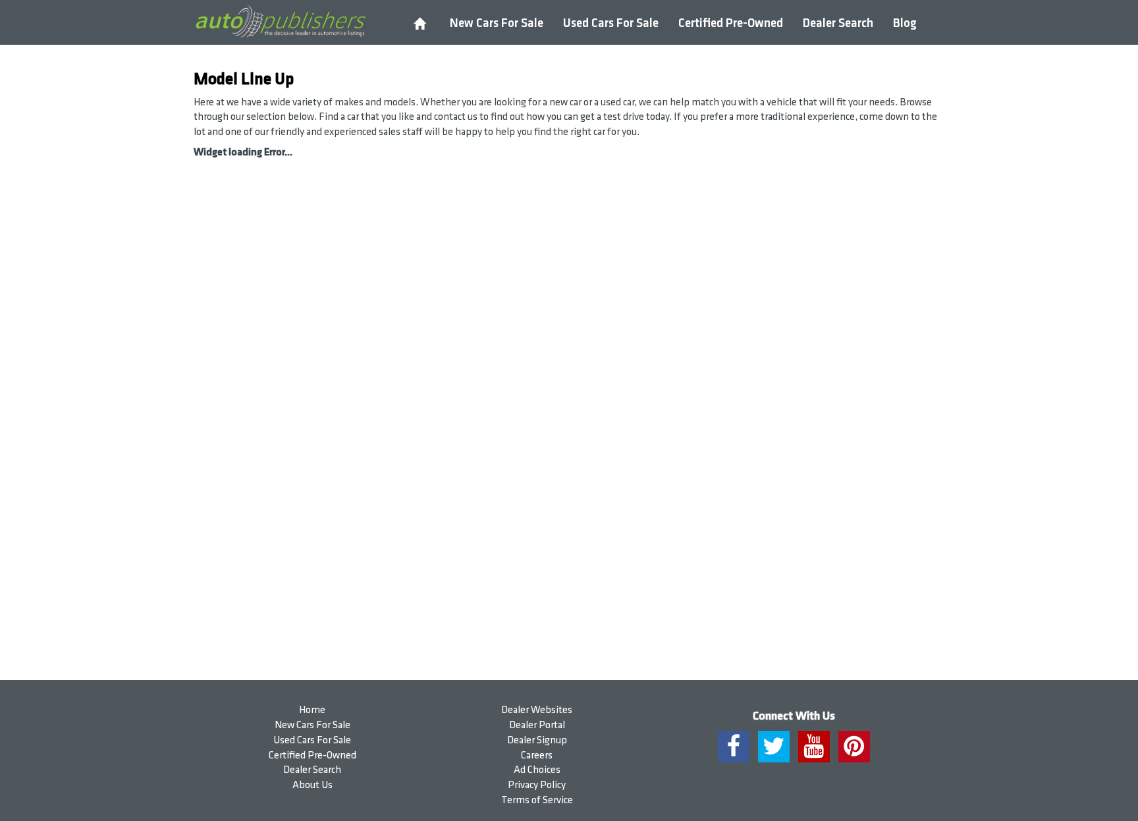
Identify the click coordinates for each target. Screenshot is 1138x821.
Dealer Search (838, 23)
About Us (312, 785)
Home (312, 710)
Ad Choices (537, 770)
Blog (905, 23)
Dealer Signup (537, 740)
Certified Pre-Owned (730, 23)
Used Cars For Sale (611, 23)
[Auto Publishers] (280, 22)
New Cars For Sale (496, 23)
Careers (537, 755)
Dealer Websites (536, 710)
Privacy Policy (537, 785)
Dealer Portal (537, 725)
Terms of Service (537, 800)
